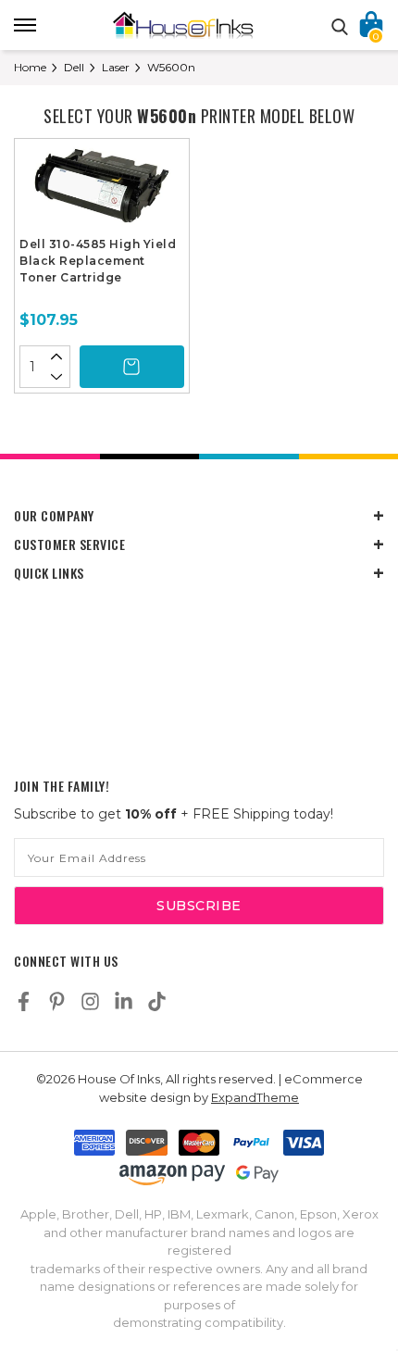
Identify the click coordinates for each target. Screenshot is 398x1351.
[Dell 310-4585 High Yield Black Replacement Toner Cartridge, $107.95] (101, 190)
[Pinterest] (57, 1001)
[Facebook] (23, 1001)
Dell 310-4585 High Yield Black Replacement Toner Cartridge (97, 260)
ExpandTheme (255, 1097)
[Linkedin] (123, 1001)
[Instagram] (90, 1001)
